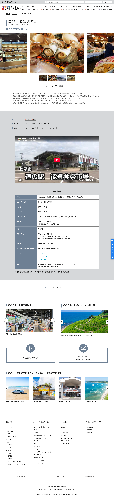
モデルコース (35, 6)
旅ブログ (45, 9)
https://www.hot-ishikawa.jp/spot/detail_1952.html (70, 390)
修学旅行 (36, 441)
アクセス (87, 6)
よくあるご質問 (97, 6)
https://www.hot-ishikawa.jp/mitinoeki (29, 322)
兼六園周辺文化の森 (106, 9)
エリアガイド (55, 9)
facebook (63, 427)
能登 (34, 119)
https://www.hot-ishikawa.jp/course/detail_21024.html (84, 323)
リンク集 (36, 432)
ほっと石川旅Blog (12, 436)
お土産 (73, 6)
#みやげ (27, 123)
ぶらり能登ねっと (92, 9)
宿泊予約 (80, 6)
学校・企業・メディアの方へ (41, 438)
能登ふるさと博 (65, 441)
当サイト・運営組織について (41, 427)
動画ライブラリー (38, 457)
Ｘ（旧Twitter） (65, 432)
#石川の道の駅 (52, 128)
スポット (44, 6)
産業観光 (36, 449)
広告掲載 (36, 430)
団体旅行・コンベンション (40, 446)
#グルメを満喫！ (42, 128)
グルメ (67, 6)
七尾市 (28, 119)
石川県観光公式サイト (13, 8)
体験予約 (52, 6)
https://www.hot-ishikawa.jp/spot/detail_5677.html (96, 390)
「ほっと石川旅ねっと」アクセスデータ (44, 452)
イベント (59, 6)
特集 (28, 6)
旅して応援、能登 (34, 9)
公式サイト (43, 253)
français (89, 432)
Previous (9, 53)
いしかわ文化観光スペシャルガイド (73, 9)
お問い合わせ (89, 477)
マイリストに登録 (57, 86)
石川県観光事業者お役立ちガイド (43, 435)
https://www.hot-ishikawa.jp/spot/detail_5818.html (17, 390)
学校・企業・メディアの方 (92, 2)
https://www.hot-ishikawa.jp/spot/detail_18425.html (44, 390)
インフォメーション (12, 467)
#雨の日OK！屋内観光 (30, 128)
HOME (8, 14)
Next (105, 53)
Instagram (43, 259)
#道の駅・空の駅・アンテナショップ (40, 123)
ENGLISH (90, 427)
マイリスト (109, 6)
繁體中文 (89, 430)
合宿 (35, 443)
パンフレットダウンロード (14, 461)
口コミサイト (44, 256)
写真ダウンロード (38, 455)
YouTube (63, 435)
